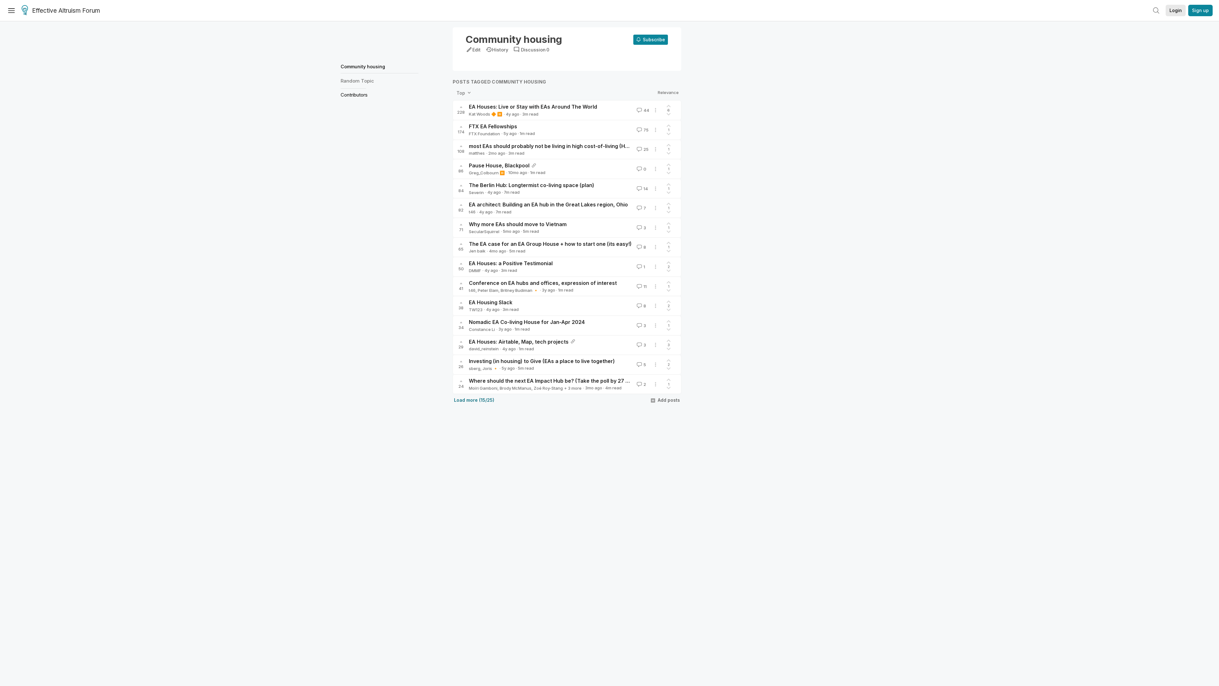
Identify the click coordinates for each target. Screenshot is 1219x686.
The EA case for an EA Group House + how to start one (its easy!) (550, 244)
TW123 (476, 309)
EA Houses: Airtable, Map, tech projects (519, 342)
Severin (476, 192)
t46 (472, 211)
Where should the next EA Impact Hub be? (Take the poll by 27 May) (553, 381)
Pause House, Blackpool (499, 165)
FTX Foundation (484, 133)
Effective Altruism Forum (66, 10)
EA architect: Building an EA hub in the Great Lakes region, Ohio (548, 204)
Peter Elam (488, 290)
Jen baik (477, 250)
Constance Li (482, 329)
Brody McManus (515, 388)
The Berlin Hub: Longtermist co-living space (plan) (531, 185)
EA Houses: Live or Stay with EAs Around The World (533, 107)
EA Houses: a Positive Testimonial (511, 263)
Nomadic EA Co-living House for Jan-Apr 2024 (527, 322)
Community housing (363, 66)
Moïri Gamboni (483, 388)
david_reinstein (484, 348)
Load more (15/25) (474, 400)
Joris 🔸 (490, 368)
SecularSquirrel (484, 231)
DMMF (475, 270)
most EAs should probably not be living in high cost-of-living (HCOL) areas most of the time (582, 146)
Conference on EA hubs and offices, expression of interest (543, 283)
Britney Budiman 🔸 (519, 290)
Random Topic (357, 80)
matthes (477, 153)
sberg (474, 368)
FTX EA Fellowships (493, 126)
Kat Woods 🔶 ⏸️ (485, 114)
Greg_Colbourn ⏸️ (487, 172)
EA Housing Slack (490, 302)
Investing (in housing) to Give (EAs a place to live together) (542, 361)
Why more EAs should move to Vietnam (518, 224)
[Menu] (11, 10)
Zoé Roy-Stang (548, 388)
